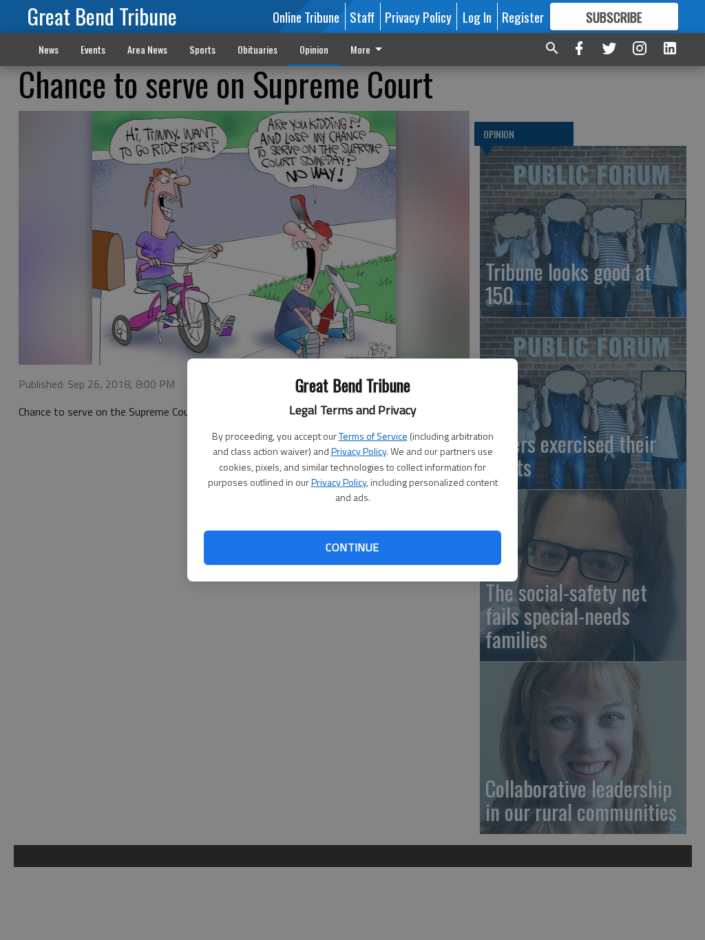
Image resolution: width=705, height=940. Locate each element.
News (49, 49)
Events (93, 49)
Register (523, 16)
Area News (147, 49)
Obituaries (257, 49)
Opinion (313, 49)
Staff (362, 16)
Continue (352, 547)
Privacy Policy (358, 451)
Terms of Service (373, 436)
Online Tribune (306, 16)
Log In (477, 16)
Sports (202, 49)
